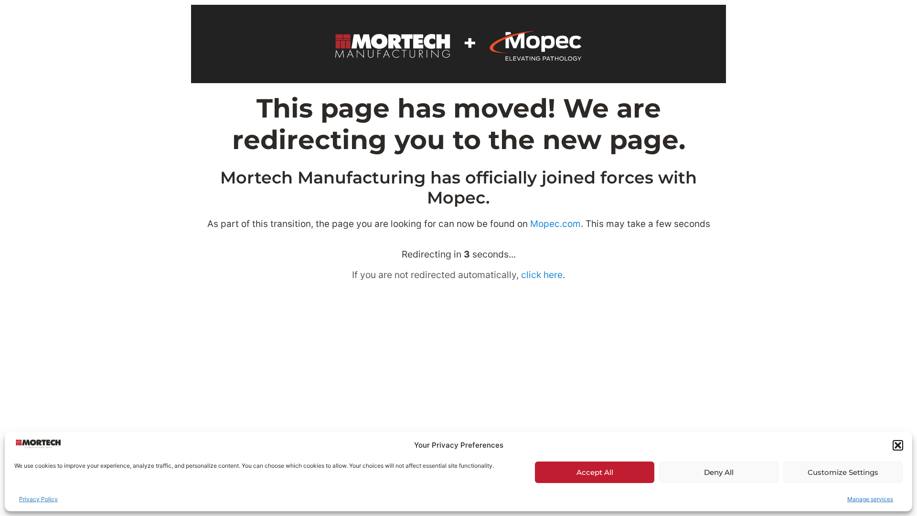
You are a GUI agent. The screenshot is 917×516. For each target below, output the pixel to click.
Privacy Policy (38, 499)
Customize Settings (843, 472)
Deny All (719, 472)
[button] (898, 445)
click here (542, 274)
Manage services (870, 499)
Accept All (594, 472)
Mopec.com (555, 223)
